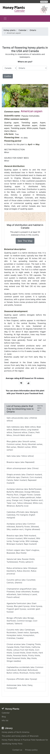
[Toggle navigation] (5, 18)
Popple (42, 128)
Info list (5, 720)
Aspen (42, 122)
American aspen (12, 125)
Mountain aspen (29, 125)
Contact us (17, 750)
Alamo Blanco (10, 131)
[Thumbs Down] (21, 383)
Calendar (6, 713)
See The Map (25, 240)
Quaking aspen (11, 122)
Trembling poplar (18, 128)
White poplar (32, 128)
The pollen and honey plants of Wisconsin (20, 736)
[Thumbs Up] (28, 383)
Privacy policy (31, 750)
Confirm (7, 76)
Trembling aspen (29, 122)
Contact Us (44, 1)
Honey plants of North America (15, 732)
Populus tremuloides (30, 116)
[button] (5, 95)
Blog (4, 716)
